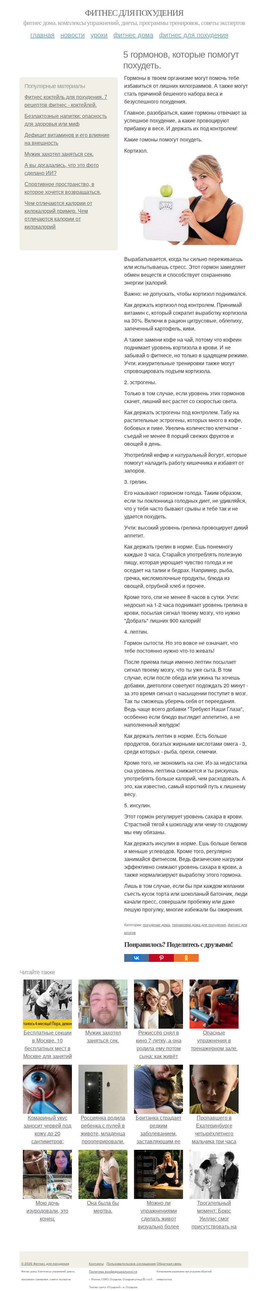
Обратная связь (169, 1263)
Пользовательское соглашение (131, 1263)
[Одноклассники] (186, 958)
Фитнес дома (133, 34)
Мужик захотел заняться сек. (59, 154)
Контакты (96, 1263)
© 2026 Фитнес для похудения (45, 1263)
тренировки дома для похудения (199, 924)
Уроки (99, 34)
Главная (42, 34)
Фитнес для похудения (134, 12)
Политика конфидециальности (113, 1271)
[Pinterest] (161, 958)
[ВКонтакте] (136, 958)
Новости (72, 34)
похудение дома (156, 924)
